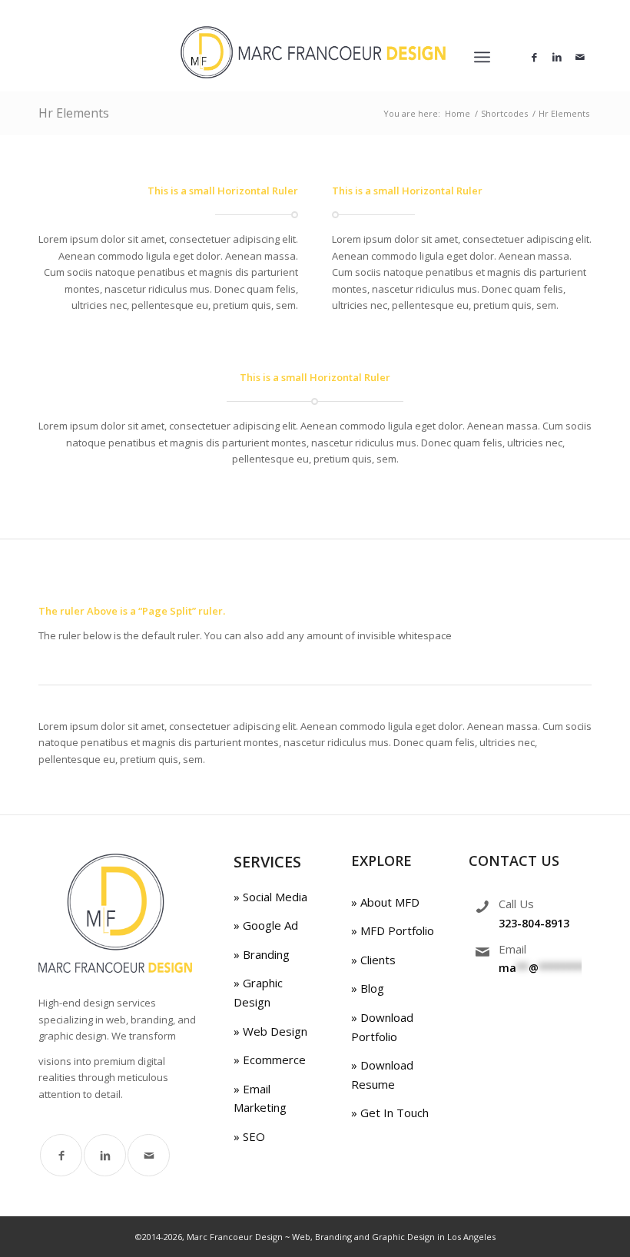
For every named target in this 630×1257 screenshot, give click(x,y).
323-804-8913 (534, 923)
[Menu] (482, 57)
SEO (252, 1136)
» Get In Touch (390, 1112)
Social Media (273, 896)
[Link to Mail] (580, 56)
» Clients (373, 959)
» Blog (367, 988)
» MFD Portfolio (392, 930)
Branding (265, 954)
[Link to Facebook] (533, 56)
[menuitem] (482, 57)
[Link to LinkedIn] (557, 56)
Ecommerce (273, 1059)
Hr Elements (73, 112)
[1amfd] (315, 56)
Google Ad (269, 925)
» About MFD (385, 902)
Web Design (273, 1031)
